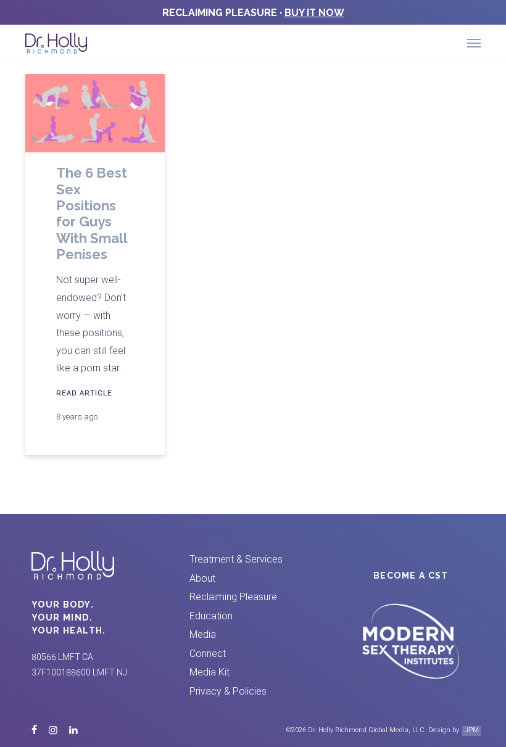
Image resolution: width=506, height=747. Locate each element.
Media (202, 634)
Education (211, 616)
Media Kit (209, 672)
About (202, 578)
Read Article (84, 393)
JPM (472, 730)
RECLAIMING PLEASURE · (253, 13)
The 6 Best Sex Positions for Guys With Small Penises (91, 213)
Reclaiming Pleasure (233, 597)
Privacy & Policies (228, 691)
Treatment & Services (236, 559)
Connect (207, 653)
